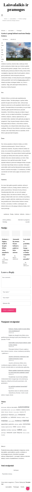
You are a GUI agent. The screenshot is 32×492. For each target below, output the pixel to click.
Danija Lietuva (22, 80)
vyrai (14, 432)
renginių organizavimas (6, 426)
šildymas (19, 432)
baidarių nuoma (25, 409)
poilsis (20, 424)
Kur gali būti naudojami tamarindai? (18, 386)
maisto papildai (11, 421)
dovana (6, 412)
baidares (18, 409)
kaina (9, 417)
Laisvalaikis (11, 30)
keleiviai (17, 214)
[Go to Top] (28, 488)
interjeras (21, 415)
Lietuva (27, 214)
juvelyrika (4, 417)
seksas (24, 426)
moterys (18, 421)
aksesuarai (3, 407)
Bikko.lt (3, 446)
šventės (3, 435)
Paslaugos (19, 30)
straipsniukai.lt (9, 456)
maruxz (6, 39)
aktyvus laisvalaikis (12, 407)
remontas (26, 424)
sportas (3, 430)
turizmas (14, 430)
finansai (11, 415)
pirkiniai (16, 424)
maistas (4, 421)
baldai (2, 412)
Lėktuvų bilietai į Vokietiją (6, 221)
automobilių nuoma (5, 409)
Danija (11, 214)
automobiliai (23, 407)
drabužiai (22, 412)
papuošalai (4, 424)
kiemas (19, 417)
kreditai (23, 417)
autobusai (6, 214)
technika (8, 430)
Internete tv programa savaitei (24, 221)
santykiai (19, 426)
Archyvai (16, 470)
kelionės (22, 214)
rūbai (14, 427)
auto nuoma (13, 409)
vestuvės (9, 432)
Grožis (22, 487)
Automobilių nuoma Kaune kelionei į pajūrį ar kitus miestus (16, 245)
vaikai (19, 430)
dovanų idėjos (16, 412)
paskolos (11, 424)
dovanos (11, 412)
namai (25, 420)
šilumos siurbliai (26, 432)
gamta (15, 414)
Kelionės (3, 30)
